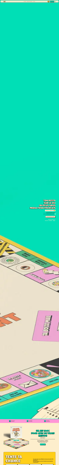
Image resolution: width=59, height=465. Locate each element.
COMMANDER (52, 1)
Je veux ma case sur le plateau (50, 216)
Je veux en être (43, 444)
